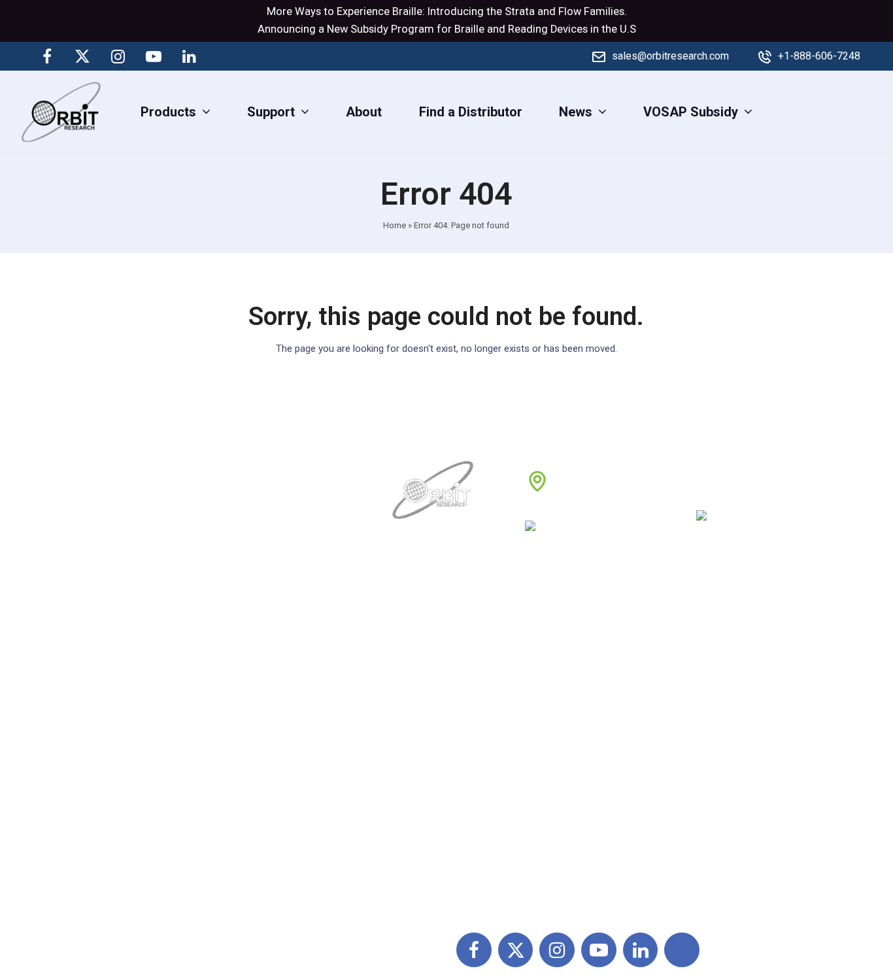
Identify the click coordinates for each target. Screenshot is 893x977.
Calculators (701, 772)
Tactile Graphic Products (740, 743)
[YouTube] (153, 56)
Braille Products (715, 657)
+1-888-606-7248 (819, 56)
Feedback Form (574, 801)
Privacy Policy (569, 743)
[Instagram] (118, 56)
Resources (425, 772)
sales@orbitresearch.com (670, 56)
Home (394, 225)
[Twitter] (82, 56)
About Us (420, 657)
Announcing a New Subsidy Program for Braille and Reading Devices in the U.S (447, 29)
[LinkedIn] (189, 56)
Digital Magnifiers (719, 888)
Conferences (565, 772)
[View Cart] (871, 111)
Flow (569, 11)
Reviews (418, 743)
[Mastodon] (224, 56)
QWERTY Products (723, 715)
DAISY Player (707, 686)
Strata (520, 11)
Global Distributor (579, 657)
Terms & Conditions (585, 715)
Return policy (566, 686)
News (411, 715)
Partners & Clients (446, 830)
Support (417, 686)
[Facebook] (47, 56)
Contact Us (426, 801)
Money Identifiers (719, 801)
